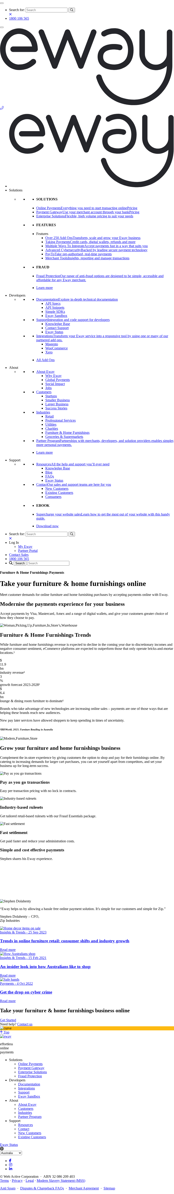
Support (23, 1092)
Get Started (8, 1020)
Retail (49, 416)
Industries (43, 412)
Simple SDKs (55, 312)
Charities (51, 428)
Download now (47, 526)
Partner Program (29, 1117)
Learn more (44, 288)
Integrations (26, 1088)
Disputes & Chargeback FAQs (42, 1188)
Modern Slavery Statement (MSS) (61, 1180)
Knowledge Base (57, 324)
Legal (30, 1180)
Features (42, 234)
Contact (23, 1129)
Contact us (24, 1024)
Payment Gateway (31, 1068)
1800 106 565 (19, 18)
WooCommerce (56, 348)
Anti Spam (7, 1188)
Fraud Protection (30, 1076)
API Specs (52, 303)
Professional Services (60, 420)
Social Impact (55, 384)
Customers (43, 392)
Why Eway (53, 376)
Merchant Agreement (84, 1188)
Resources (25, 1125)
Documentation (29, 1084)
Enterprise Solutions (32, 1072)
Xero (49, 352)
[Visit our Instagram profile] (10, 1165)
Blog (48, 472)
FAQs (49, 476)
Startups (51, 396)
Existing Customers (59, 493)
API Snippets (54, 307)
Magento (51, 344)
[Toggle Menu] (2, 3)
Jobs (48, 388)
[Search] (71, 10)
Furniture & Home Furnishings (67, 432)
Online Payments (30, 1064)
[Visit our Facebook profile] (10, 1161)
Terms (4, 1180)
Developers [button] (17, 295)
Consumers (53, 497)
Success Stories (56, 408)
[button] (14, 542)
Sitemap (109, 1188)
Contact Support (57, 328)
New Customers (56, 488)
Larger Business (56, 404)
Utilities (50, 424)
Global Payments (57, 380)
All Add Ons (45, 360)
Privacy (17, 1180)
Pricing (132, 208)
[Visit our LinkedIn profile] (10, 1169)
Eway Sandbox (56, 316)
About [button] (13, 367)
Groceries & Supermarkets (64, 437)
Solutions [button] (15, 190)
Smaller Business (57, 400)
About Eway (45, 372)
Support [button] (14, 460)
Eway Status (54, 332)
